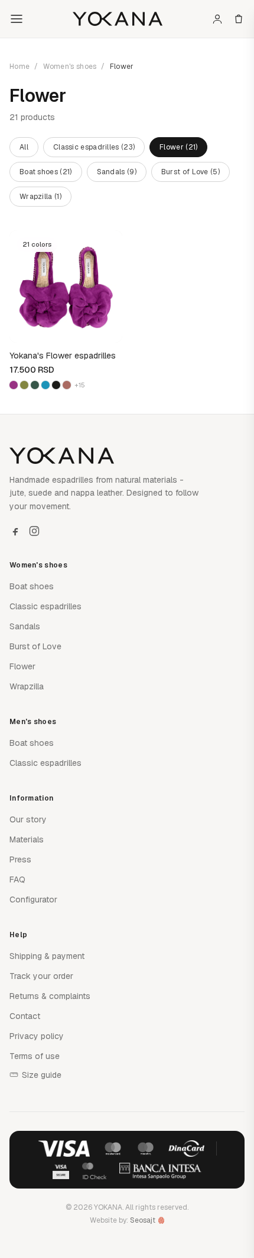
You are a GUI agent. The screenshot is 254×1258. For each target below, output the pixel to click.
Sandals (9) (116, 172)
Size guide (41, 1075)
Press (20, 859)
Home (19, 66)
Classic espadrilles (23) (94, 147)
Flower (22, 666)
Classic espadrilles (45, 606)
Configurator (33, 899)
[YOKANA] (117, 19)
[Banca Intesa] (161, 1171)
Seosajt (142, 1220)
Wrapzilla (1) (40, 196)
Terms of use (34, 1056)
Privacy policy (36, 1036)
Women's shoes (70, 66)
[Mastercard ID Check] (94, 1171)
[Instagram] (34, 531)
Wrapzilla (26, 686)
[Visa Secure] (61, 1171)
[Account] (217, 19)
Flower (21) (178, 147)
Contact (24, 1016)
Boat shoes (31, 586)
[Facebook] (15, 531)
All (23, 147)
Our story (28, 819)
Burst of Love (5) (190, 172)
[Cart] (239, 19)
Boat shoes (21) (45, 172)
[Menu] (16, 19)
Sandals (24, 626)
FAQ (17, 879)
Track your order (41, 976)
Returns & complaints (49, 996)
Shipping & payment (46, 956)
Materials (26, 839)
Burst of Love (35, 646)
